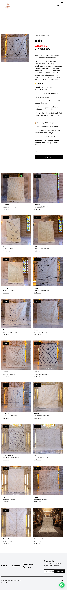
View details (6, 251)
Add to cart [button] (6, 209)
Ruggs (43, 35)
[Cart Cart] (58, 5)
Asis (38, 41)
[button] (62, 2)
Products (37, 35)
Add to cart (48, 157)
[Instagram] (62, 580)
